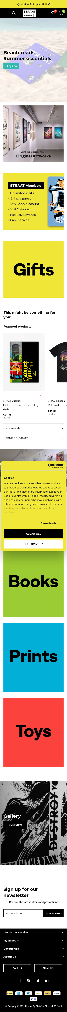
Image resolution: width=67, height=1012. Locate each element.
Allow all (33, 533)
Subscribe (53, 913)
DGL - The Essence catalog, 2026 (21, 406)
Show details (48, 523)
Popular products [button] (15, 438)
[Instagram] (28, 980)
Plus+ (48, 1006)
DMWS (39, 1006)
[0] (61, 13)
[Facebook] (20, 980)
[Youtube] (38, 980)
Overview (15, 825)
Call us (17, 968)
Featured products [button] (17, 326)
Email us (48, 968)
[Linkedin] (46, 980)
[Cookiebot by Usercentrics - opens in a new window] (48, 465)
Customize (31, 543)
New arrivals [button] (11, 428)
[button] (5, 13)
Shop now (11, 66)
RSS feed (57, 1006)
